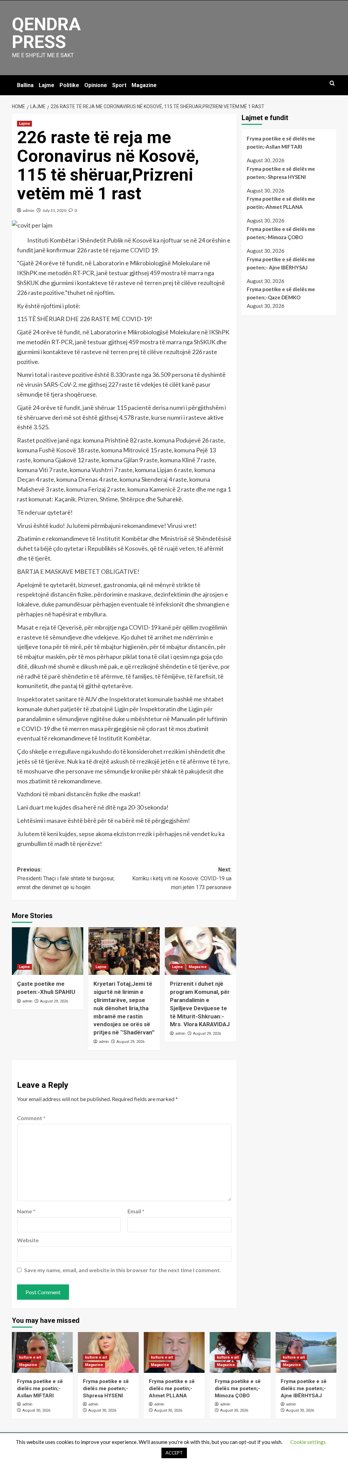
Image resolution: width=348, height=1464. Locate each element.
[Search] (332, 83)
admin (28, 210)
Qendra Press (46, 33)
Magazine (144, 85)
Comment (31, 1118)
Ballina (25, 85)
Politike (69, 85)
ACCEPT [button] (174, 1452)
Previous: (66, 878)
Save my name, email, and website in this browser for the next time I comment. (122, 1270)
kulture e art (30, 1357)
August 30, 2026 (36, 1410)
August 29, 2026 (54, 1001)
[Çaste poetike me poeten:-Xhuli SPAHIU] (47, 951)
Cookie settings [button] (308, 1442)
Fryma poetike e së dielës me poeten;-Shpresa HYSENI (281, 173)
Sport (119, 85)
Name (26, 1211)
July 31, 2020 (54, 210)
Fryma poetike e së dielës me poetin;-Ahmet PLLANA (281, 203)
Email (135, 1211)
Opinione (95, 85)
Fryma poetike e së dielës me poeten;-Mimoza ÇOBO (281, 233)
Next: (181, 878)
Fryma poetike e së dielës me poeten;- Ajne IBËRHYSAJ (281, 263)
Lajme (46, 85)
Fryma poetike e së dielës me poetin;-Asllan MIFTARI (281, 142)
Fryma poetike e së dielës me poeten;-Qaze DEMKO (281, 293)
